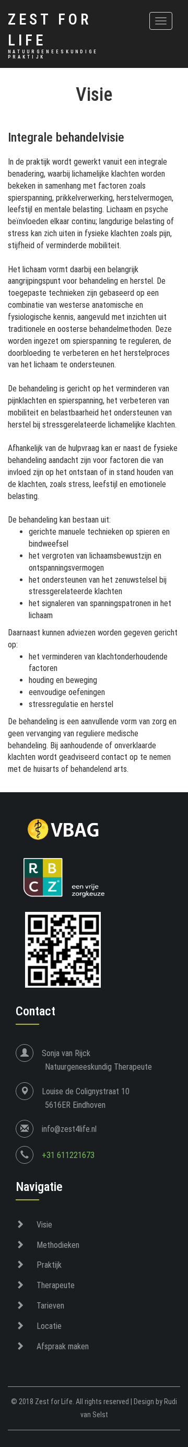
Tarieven (50, 1306)
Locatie (49, 1326)
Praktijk (49, 1265)
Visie (44, 1225)
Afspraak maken (63, 1346)
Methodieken (58, 1245)
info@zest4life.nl (69, 1129)
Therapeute (56, 1285)
